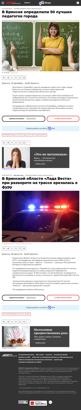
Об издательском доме (26, 354)
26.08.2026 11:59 (7, 175)
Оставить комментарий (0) (63, 118)
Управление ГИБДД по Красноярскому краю (17, 243)
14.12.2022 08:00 (7, 8)
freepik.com (14, 72)
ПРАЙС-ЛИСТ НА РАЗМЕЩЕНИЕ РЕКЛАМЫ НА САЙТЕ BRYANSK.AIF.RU (52, 357)
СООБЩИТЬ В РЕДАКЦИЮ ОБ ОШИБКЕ (29, 362)
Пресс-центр (40, 354)
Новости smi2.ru (9, 169)
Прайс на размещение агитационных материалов (35, 359)
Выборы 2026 (58, 359)
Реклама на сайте (24, 357)
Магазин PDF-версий (60, 354)
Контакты (49, 354)
